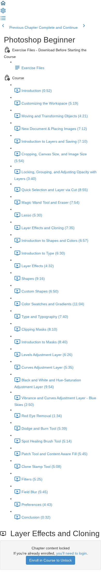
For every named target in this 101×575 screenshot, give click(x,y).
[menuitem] (3, 12)
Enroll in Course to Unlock (50, 560)
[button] (3, 5)
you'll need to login (71, 553)
